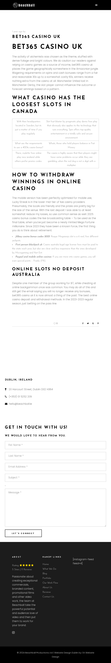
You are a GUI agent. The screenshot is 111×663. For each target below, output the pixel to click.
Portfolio (46, 578)
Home (45, 564)
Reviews (46, 592)
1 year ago (17, 32)
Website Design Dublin (66, 652)
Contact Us (48, 597)
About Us (47, 587)
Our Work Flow (50, 583)
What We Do (49, 569)
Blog (44, 573)
